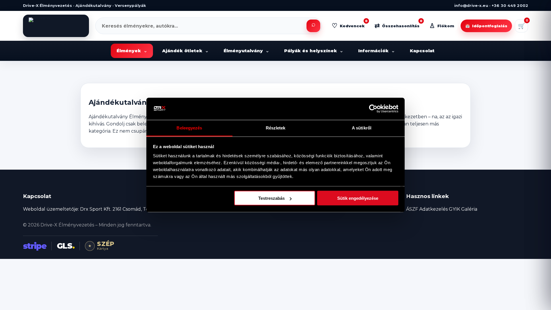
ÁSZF (412, 209)
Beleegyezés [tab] (189, 127)
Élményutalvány (246, 50)
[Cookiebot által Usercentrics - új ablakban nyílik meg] (373, 108)
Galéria (469, 209)
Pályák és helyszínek (313, 50)
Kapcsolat (422, 50)
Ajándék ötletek (185, 50)
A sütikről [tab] (361, 127)
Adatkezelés (433, 209)
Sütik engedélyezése (357, 198)
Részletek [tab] (276, 127)
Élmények (132, 50)
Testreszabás (271, 198)
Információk (376, 50)
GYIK (454, 209)
